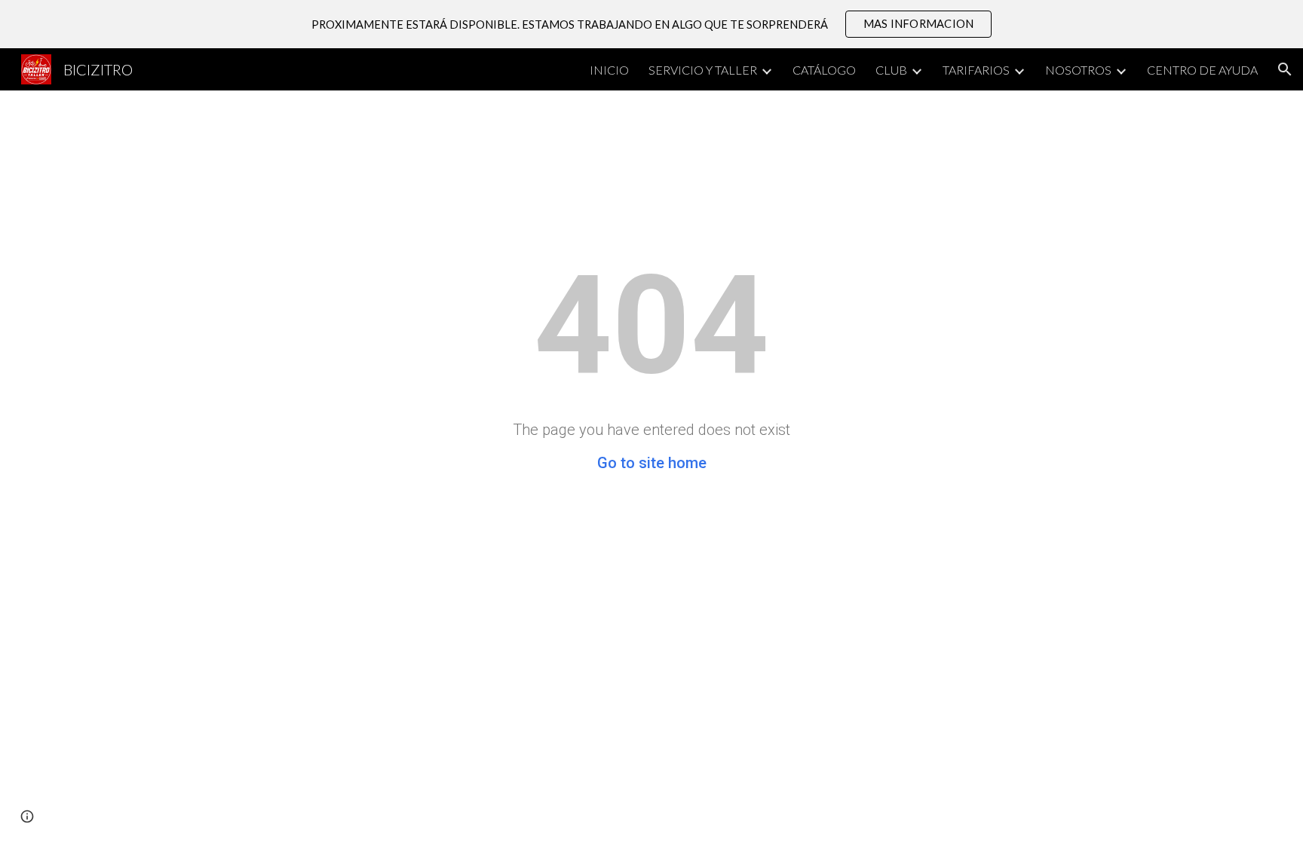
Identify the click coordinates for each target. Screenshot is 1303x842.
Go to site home (652, 463)
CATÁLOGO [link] (824, 70)
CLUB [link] (891, 70)
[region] (651, 24)
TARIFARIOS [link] (976, 70)
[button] (1285, 69)
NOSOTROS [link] (1078, 70)
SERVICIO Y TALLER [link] (702, 70)
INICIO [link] (609, 70)
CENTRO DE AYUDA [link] (1202, 70)
